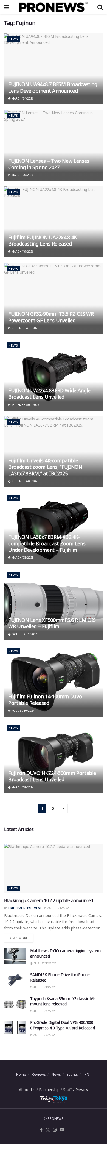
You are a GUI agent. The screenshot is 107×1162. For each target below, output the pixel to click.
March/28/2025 (22, 557)
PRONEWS (55, 1118)
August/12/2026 (59, 908)
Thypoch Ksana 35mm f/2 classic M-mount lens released (62, 1001)
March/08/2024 (22, 787)
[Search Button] (100, 7)
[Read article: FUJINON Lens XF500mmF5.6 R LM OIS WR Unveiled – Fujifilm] (53, 604)
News (13, 39)
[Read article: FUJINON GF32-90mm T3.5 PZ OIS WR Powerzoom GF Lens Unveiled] (53, 298)
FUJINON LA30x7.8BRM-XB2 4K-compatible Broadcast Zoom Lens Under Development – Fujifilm (46, 543)
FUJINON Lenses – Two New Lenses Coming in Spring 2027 (48, 164)
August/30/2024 (23, 711)
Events (72, 1074)
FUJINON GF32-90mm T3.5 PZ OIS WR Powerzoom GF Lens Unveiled (51, 316)
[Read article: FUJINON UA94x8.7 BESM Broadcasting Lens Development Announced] (53, 68)
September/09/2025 (25, 405)
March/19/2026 (22, 252)
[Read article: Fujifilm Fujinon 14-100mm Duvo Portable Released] (53, 681)
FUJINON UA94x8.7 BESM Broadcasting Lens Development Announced (52, 87)
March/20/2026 (22, 175)
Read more (21, 937)
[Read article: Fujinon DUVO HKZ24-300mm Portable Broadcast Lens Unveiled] (53, 757)
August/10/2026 (45, 987)
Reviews (39, 1074)
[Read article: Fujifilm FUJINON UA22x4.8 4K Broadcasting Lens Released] (53, 221)
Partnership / (51, 1089)
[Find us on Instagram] (55, 1130)
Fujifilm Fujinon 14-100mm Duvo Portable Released (45, 699)
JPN (86, 1074)
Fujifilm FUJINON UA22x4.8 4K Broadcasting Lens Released (42, 240)
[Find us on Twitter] (48, 1130)
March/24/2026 (22, 98)
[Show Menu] (6, 7)
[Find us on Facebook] (41, 1130)
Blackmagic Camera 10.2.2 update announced (48, 900)
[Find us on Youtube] (62, 1130)
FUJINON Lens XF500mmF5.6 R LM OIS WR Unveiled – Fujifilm (52, 623)
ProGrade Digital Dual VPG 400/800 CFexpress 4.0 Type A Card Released (62, 1025)
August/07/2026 (45, 1011)
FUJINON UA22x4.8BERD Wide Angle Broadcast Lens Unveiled (49, 393)
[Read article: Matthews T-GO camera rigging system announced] (15, 956)
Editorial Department (24, 908)
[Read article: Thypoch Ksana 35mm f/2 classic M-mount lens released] (15, 1004)
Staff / (69, 1089)
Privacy (81, 1089)
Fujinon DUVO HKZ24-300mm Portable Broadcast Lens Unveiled (52, 776)
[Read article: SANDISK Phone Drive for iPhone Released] (15, 980)
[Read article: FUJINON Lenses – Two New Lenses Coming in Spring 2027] (53, 145)
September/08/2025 (25, 481)
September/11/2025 (25, 328)
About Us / (29, 1089)
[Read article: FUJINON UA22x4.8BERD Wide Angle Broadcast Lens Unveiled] (53, 375)
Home (21, 1074)
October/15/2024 (24, 634)
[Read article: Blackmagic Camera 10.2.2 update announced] (53, 868)
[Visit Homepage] (53, 6)
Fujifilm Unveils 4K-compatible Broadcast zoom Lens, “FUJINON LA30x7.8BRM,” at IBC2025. (45, 467)
